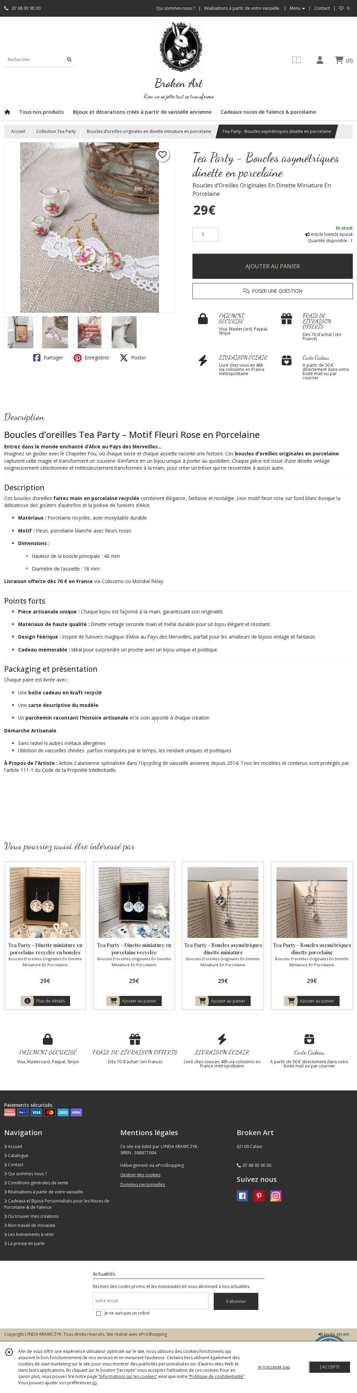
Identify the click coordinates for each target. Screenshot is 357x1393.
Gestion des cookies (140, 1175)
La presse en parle (26, 1243)
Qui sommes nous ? (27, 1174)
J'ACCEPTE (330, 1367)
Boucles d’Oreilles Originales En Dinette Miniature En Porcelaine (261, 189)
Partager (52, 357)
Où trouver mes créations (33, 1216)
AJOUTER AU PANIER (272, 266)
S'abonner (236, 1301)
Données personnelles (142, 1184)
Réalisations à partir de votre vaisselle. (45, 1192)
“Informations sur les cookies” (127, 1376)
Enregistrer (96, 357)
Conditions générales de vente (37, 1183)
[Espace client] (319, 60)
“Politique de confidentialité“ (216, 1376)
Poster (138, 357)
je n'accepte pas (274, 1367)
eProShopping (153, 1334)
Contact (322, 8)
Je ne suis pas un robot (127, 1313)
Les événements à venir (30, 1234)
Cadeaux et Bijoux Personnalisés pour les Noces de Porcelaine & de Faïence (56, 1204)
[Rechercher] (69, 60)
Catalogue (17, 1156)
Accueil (18, 131)
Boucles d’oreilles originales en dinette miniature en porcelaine (149, 131)
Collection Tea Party (56, 131)
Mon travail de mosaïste (31, 1225)
